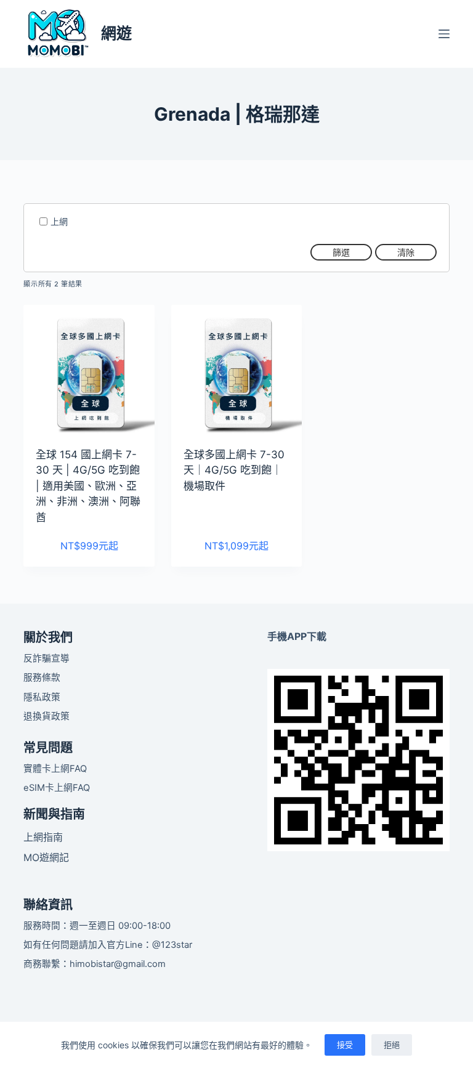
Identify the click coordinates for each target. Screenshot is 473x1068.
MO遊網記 (46, 857)
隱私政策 (41, 697)
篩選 (341, 252)
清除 (405, 252)
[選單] (444, 33)
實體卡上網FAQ (55, 768)
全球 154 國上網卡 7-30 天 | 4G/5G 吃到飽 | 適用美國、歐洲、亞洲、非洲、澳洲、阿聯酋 (88, 486)
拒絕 (392, 1045)
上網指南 (43, 837)
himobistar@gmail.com (118, 963)
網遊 (116, 33)
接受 (345, 1045)
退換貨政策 (46, 716)
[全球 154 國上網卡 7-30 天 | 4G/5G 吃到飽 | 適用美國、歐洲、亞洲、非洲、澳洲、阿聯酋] (88, 370)
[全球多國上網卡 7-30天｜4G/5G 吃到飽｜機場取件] (236, 370)
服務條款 (41, 677)
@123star (172, 944)
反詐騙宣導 (46, 658)
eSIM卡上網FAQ (56, 787)
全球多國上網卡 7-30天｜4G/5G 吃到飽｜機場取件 (234, 470)
